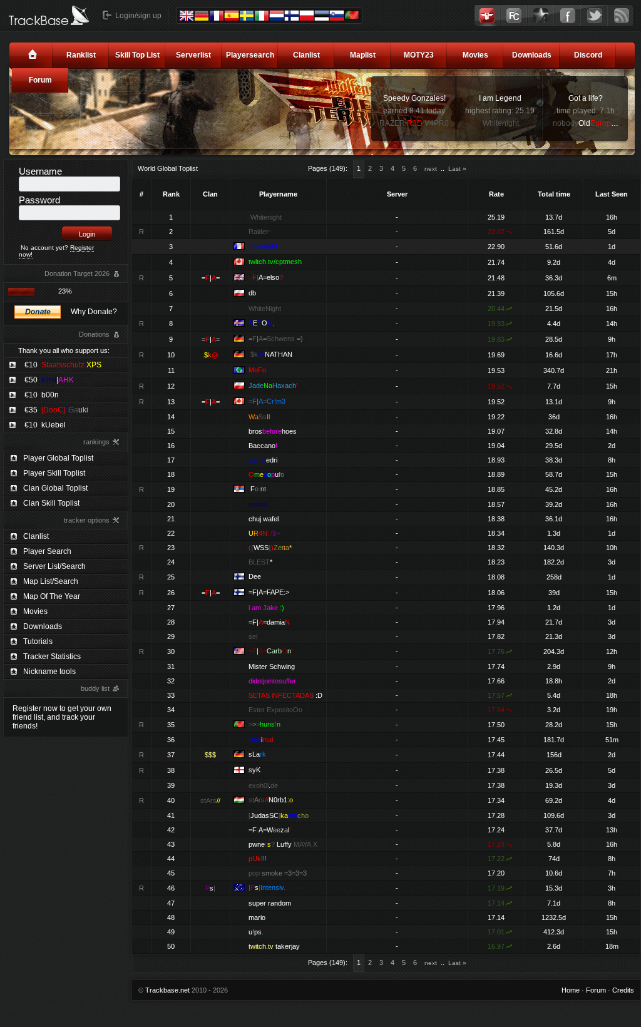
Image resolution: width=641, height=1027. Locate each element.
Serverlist (193, 55)
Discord (588, 55)
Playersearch (250, 55)
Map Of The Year (51, 596)
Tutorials (38, 641)
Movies (475, 55)
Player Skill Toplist (54, 473)
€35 (56, 410)
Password (39, 200)
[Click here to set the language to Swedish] (246, 15)
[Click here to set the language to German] (201, 15)
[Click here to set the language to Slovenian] (336, 15)
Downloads (531, 55)
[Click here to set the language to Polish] (306, 15)
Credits (623, 990)
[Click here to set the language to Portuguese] (351, 15)
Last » (457, 168)
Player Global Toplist (58, 458)
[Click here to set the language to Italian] (261, 15)
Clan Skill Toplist (51, 503)
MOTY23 (419, 55)
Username (40, 171)
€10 (62, 364)
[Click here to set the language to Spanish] (231, 15)
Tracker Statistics (52, 656)
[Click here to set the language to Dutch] (276, 15)
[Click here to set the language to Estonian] (321, 15)
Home (571, 990)
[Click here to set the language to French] (216, 15)
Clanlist (306, 55)
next (430, 168)
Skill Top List (137, 55)
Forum (40, 80)
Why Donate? (94, 311)
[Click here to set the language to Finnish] (291, 15)
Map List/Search (50, 581)
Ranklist (81, 55)
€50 (49, 380)
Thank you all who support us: (64, 350)
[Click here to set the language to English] (186, 15)
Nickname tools (49, 671)
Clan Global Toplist (55, 488)
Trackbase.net (167, 990)
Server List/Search (54, 566)
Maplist (363, 55)
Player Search (47, 551)
